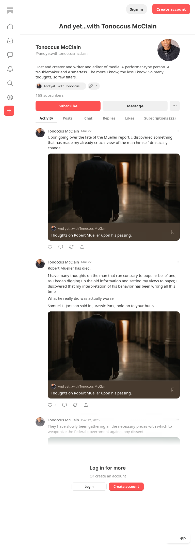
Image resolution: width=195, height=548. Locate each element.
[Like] (50, 247)
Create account (171, 9)
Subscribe (68, 105)
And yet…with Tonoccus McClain (82, 228)
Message (135, 105)
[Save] (173, 232)
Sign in (136, 9)
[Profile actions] (175, 106)
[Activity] (10, 69)
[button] (10, 26)
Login (89, 486)
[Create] (9, 111)
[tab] (46, 118)
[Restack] (71, 247)
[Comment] (60, 247)
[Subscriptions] (10, 41)
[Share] (82, 247)
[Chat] (10, 55)
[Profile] (10, 97)
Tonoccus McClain (63, 131)
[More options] (177, 131)
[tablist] (108, 118)
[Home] (10, 10)
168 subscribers (49, 95)
